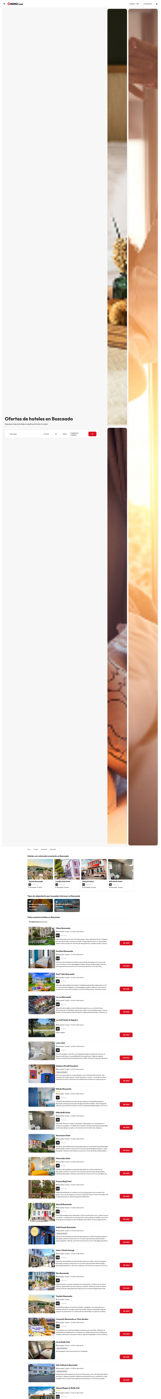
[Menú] (4, 4)
